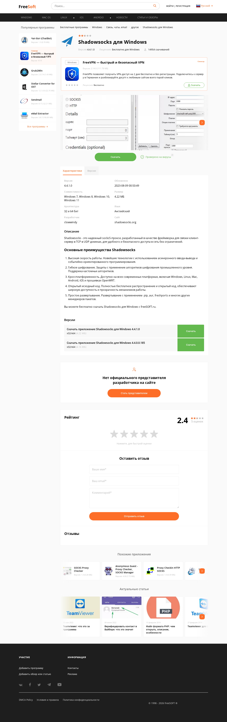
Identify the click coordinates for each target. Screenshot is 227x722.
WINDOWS (26, 17)
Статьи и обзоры (147, 17)
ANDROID (99, 17)
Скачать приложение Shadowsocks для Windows (103, 329)
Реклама (72, 674)
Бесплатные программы (74, 27)
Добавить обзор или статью (35, 674)
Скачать (115, 157)
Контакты (73, 668)
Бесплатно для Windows (126, 49)
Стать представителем (134, 393)
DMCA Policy (26, 699)
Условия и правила (48, 699)
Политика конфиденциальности (81, 699)
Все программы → (37, 126)
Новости (121, 17)
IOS (82, 17)
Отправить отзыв (134, 516)
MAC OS (46, 17)
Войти (170, 6)
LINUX (64, 17)
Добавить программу (31, 668)
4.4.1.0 (86, 49)
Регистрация (183, 6)
